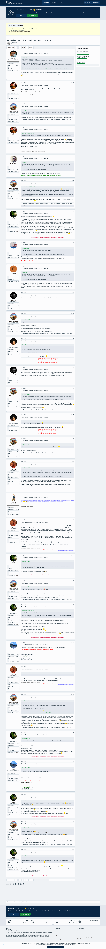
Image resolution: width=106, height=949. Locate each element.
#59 (73, 821)
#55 (73, 694)
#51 (73, 580)
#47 (73, 461)
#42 (73, 338)
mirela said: (24, 57)
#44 (73, 388)
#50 (73, 555)
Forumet (47, 2)
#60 (73, 849)
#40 (73, 292)
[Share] (71, 51)
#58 (73, 794)
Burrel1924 (15, 42)
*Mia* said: (24, 444)
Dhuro (54, 2)
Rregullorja (57, 935)
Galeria (56, 931)
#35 (73, 156)
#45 (73, 414)
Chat (61, 2)
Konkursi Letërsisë (83, 48)
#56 (73, 732)
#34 (73, 127)
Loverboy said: (25, 672)
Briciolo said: (25, 587)
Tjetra (30, 47)
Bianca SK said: (25, 319)
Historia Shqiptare (59, 939)
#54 (73, 666)
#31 (73, 51)
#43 (73, 367)
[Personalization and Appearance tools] (85, 2)
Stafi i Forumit (58, 941)
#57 (73, 761)
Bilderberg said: (25, 467)
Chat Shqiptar (58, 937)
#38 (73, 242)
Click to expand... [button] (48, 68)
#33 (73, 103)
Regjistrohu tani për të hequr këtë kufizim (20, 31)
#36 (73, 180)
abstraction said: (25, 248)
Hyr (21, 15)
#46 (73, 438)
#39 (73, 266)
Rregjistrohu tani (32, 15)
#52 (73, 604)
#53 (73, 642)
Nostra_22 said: (25, 561)
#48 (73, 494)
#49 (73, 519)
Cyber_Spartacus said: (27, 133)
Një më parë (11, 47)
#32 (73, 82)
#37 (73, 211)
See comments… (81, 65)
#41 (73, 313)
